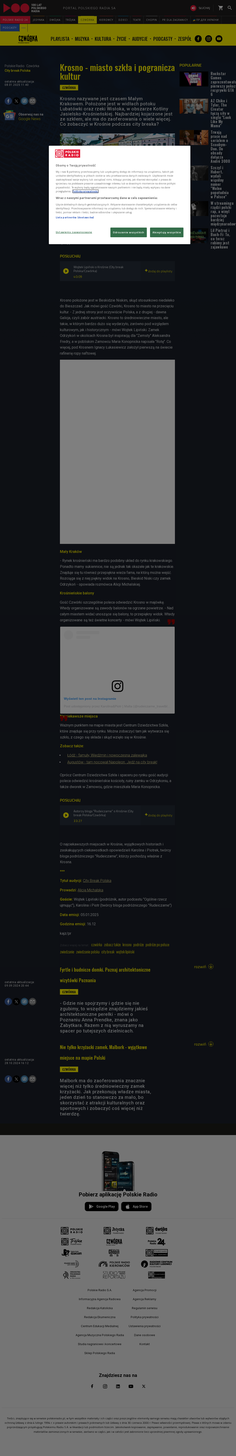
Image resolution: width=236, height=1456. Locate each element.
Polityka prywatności (85, 191)
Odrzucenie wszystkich (128, 232)
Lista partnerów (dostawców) (75, 217)
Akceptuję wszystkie (167, 232)
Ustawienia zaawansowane (74, 232)
